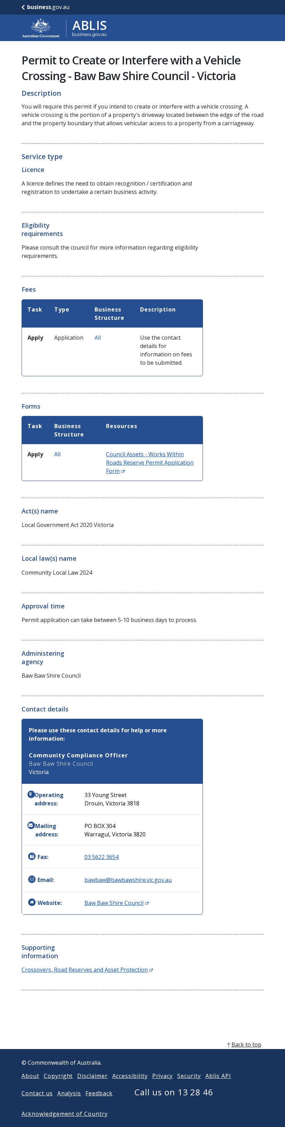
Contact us (37, 1093)
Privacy (162, 1076)
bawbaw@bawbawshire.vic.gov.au (128, 880)
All (98, 337)
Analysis (69, 1093)
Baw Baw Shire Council (116, 903)
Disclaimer (92, 1076)
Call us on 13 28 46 (174, 1092)
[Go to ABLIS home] (64, 28)
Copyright (58, 1076)
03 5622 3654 (101, 857)
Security (189, 1076)
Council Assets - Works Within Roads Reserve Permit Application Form (150, 462)
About (30, 1076)
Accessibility (129, 1076)
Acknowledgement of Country (65, 1114)
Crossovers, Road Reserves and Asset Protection (87, 970)
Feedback (99, 1093)
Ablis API (218, 1076)
